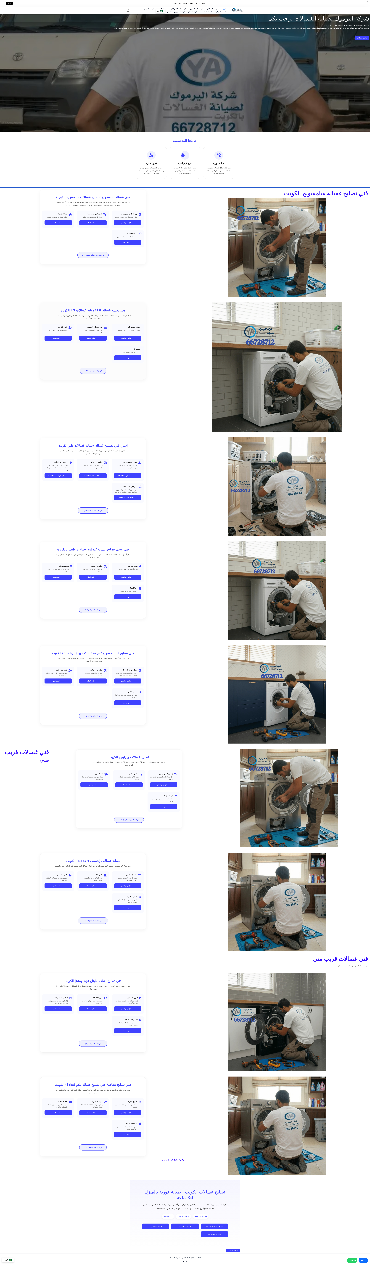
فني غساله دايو (192, 12)
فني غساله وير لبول (179, 12)
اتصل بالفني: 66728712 (125, 476)
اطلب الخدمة (91, 338)
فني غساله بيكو (221, 12)
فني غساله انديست (206, 12)
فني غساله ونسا (162, 9)
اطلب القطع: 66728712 (91, 476)
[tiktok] (129, 9)
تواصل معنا (126, 242)
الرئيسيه (223, 9)
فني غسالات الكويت (212, 9)
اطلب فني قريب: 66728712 (56, 476)
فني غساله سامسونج (196, 9)
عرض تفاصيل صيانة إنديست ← (92, 920)
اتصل (9, 3)
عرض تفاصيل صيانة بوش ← (93, 716)
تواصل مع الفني (126, 223)
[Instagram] (128, 12)
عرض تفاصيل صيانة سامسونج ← (93, 255)
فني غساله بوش (149, 9)
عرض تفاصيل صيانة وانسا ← (93, 610)
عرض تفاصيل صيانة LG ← (93, 371)
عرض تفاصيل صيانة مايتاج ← (93, 1043)
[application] (216, 11)
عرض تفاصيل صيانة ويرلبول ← (129, 819)
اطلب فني (56, 223)
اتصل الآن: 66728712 (126, 497)
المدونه (168, 12)
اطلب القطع (91, 223)
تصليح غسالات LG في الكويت (178, 9)
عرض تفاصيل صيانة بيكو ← (93, 1147)
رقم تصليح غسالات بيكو (173, 1159)
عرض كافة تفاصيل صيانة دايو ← (93, 510)
